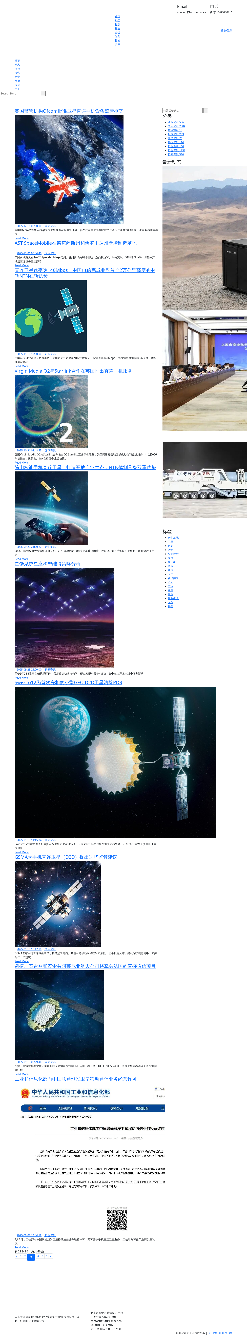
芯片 (170, 586)
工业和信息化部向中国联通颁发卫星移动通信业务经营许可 (76, 1079)
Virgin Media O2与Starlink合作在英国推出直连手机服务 (73, 371)
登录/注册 (226, 30)
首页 (117, 16)
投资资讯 (176, 134)
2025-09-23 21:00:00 (29, 669)
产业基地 (173, 538)
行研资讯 (50, 669)
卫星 (170, 542)
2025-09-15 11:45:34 (29, 840)
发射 (117, 36)
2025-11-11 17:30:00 (29, 354)
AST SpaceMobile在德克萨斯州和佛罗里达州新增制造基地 (76, 243)
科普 (170, 606)
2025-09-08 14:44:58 (29, 1235)
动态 (117, 20)
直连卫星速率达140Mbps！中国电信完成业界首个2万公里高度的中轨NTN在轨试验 (85, 273)
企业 (117, 32)
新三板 (172, 562)
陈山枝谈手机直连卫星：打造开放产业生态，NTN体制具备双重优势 (85, 467)
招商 (170, 546)
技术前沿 (175, 130)
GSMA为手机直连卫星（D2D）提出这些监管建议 (66, 857)
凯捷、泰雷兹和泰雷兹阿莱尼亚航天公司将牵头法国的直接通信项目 (85, 966)
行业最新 (176, 146)
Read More (22, 238)
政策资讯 (175, 138)
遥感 (170, 590)
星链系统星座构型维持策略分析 (47, 563)
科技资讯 (176, 142)
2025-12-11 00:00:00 (29, 226)
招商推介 (173, 598)
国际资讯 (50, 226)
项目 (170, 558)
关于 (117, 44)
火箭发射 (173, 554)
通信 (170, 570)
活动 (170, 550)
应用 (170, 574)
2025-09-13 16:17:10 (29, 949)
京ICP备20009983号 (220, 1333)
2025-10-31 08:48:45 (29, 450)
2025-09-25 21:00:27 (29, 547)
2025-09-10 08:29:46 (29, 1062)
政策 (170, 566)
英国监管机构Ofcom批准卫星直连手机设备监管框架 (69, 111)
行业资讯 (50, 354)
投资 (117, 40)
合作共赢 (173, 578)
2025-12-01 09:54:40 (29, 253)
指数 (117, 24)
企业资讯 (176, 122)
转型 (170, 594)
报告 (117, 28)
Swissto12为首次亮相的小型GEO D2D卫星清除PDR (68, 682)
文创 (170, 602)
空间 (170, 582)
